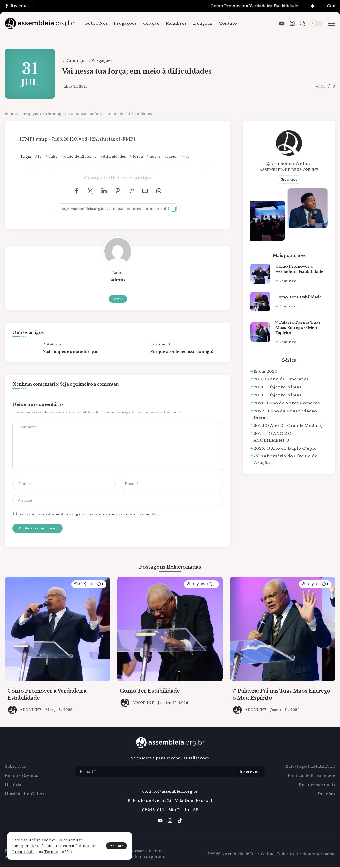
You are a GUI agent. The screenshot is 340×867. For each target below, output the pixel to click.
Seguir (117, 299)
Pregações (31, 114)
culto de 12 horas (80, 156)
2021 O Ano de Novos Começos (287, 403)
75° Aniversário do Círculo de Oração (285, 459)
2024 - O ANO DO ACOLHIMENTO (273, 437)
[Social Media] (281, 23)
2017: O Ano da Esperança (281, 379)
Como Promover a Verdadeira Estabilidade (235, 5)
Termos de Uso (58, 852)
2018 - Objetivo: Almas (277, 387)
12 (40, 156)
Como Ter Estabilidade (298, 297)
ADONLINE (31, 710)
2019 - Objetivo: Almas (277, 395)
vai (186, 156)
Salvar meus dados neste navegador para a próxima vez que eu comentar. (89, 514)
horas (155, 156)
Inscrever (249, 771)
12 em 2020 (266, 371)
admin (117, 280)
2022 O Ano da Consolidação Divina (285, 414)
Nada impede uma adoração (70, 351)
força (138, 156)
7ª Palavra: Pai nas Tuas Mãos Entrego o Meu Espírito (297, 327)
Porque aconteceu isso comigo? (181, 351)
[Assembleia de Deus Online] (40, 23)
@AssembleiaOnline (289, 163)
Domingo (55, 114)
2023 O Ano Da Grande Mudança (289, 425)
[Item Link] (260, 274)
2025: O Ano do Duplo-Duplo (285, 448)
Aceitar (116, 846)
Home (11, 114)
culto (53, 156)
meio (172, 156)
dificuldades (114, 156)
